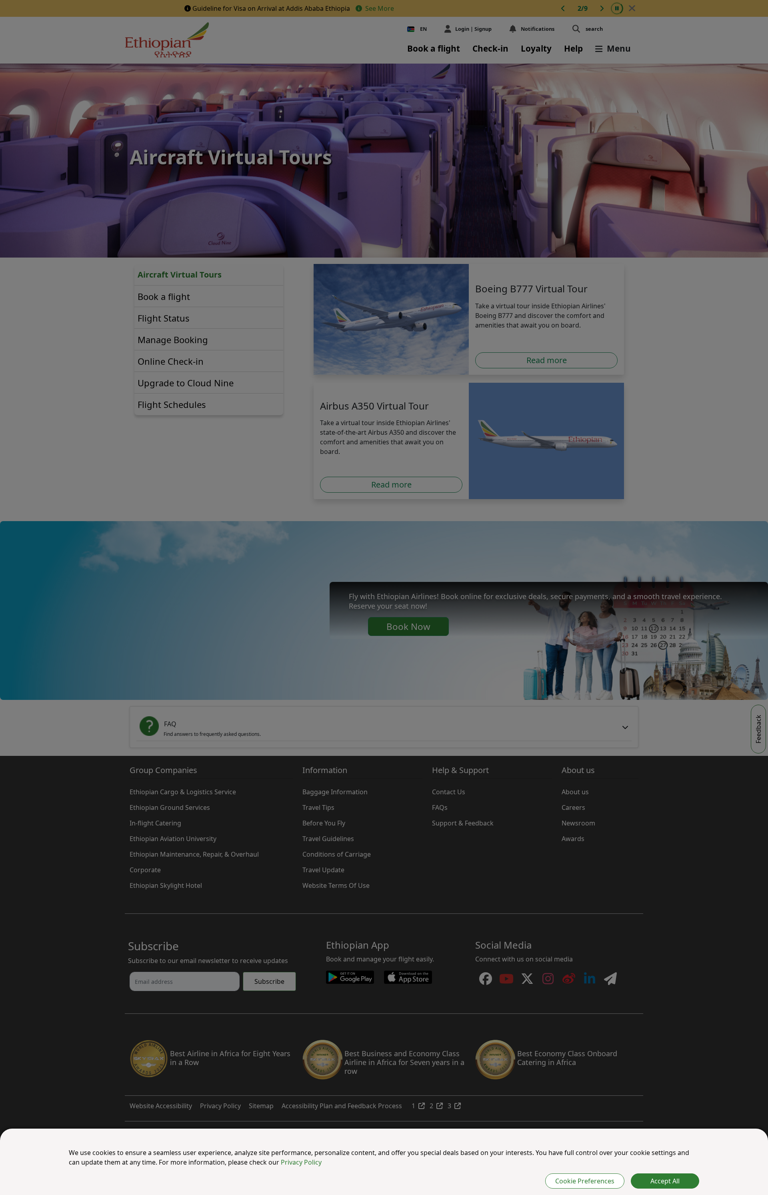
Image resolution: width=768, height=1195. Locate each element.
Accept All (665, 1181)
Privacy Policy (301, 1162)
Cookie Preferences (584, 1181)
